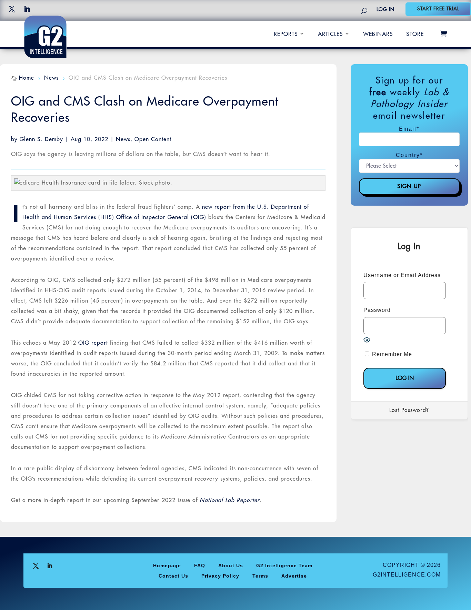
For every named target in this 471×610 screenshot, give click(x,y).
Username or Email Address (402, 275)
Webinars (378, 34)
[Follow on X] (12, 9)
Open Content (152, 139)
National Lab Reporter (230, 500)
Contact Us (173, 575)
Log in (385, 9)
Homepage (167, 565)
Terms (260, 575)
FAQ (199, 565)
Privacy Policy (220, 575)
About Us (230, 565)
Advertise (294, 575)
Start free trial (438, 8)
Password (377, 310)
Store (415, 34)
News (123, 139)
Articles (330, 34)
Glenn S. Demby (41, 139)
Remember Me (391, 354)
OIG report (93, 343)
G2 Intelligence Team (284, 565)
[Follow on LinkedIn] (27, 9)
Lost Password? (409, 410)
